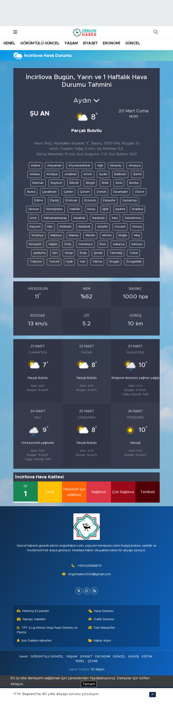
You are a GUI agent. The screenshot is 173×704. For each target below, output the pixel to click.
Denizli (101, 191)
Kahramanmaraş (55, 218)
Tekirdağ (115, 252)
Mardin (90, 235)
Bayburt (56, 182)
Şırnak (98, 252)
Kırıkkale (65, 226)
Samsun (136, 244)
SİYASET (90, 43)
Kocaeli (120, 226)
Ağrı (100, 165)
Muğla (122, 235)
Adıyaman (54, 165)
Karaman (98, 218)
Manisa (74, 235)
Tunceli (54, 261)
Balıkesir (120, 174)
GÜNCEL (132, 43)
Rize (103, 244)
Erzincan (71, 200)
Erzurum (90, 200)
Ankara (35, 174)
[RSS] (94, 590)
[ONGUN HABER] (84, 32)
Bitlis (105, 182)
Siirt (55, 252)
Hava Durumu (103, 611)
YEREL (80, 661)
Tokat (133, 252)
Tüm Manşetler (104, 627)
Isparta (120, 209)
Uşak (69, 261)
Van (82, 261)
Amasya (135, 165)
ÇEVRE (93, 661)
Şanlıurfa (39, 252)
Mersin (107, 235)
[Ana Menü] (15, 32)
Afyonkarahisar (79, 165)
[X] (78, 590)
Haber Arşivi (102, 640)
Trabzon (36, 261)
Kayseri (35, 226)
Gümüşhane (54, 209)
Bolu (119, 182)
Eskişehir (109, 200)
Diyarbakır (120, 191)
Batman (38, 182)
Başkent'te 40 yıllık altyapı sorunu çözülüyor (60, 694)
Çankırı (68, 191)
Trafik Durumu (103, 619)
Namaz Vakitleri (34, 619)
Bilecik (74, 182)
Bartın (137, 174)
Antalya (52, 174)
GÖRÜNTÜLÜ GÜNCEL (39, 43)
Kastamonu (133, 218)
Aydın (103, 174)
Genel (23, 656)
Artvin (87, 174)
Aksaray (116, 165)
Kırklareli (84, 226)
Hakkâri (75, 209)
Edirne (38, 200)
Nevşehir (35, 244)
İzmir (33, 218)
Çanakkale (49, 191)
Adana (35, 165)
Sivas (83, 252)
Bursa (31, 191)
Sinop (69, 252)
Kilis (50, 226)
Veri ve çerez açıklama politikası (52, 684)
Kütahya (37, 235)
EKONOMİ (111, 43)
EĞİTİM (147, 656)
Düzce (139, 191)
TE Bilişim (97, 669)
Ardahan (71, 174)
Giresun (33, 209)
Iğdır (106, 209)
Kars (115, 218)
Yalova (97, 261)
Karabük (79, 218)
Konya (137, 226)
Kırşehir (102, 226)
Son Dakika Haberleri (36, 640)
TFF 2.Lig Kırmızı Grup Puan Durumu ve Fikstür (47, 630)
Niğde (53, 244)
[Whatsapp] (86, 590)
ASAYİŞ (133, 656)
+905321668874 (89, 565)
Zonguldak (134, 261)
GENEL (9, 43)
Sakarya (118, 244)
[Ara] (156, 32)
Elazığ (54, 200)
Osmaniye (85, 244)
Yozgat (114, 261)
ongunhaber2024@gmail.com (89, 574)
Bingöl (90, 182)
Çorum (85, 191)
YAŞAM (71, 43)
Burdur (134, 182)
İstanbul (137, 209)
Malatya (56, 235)
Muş (137, 235)
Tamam (88, 684)
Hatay (91, 209)
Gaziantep (129, 200)
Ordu (67, 244)
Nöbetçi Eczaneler (35, 611)
